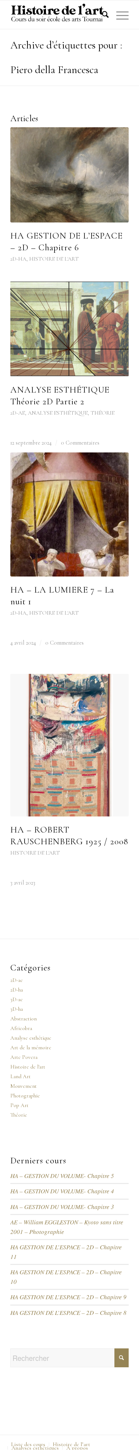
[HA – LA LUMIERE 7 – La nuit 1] (69, 514)
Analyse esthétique (58, 412)
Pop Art (19, 1105)
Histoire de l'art (54, 258)
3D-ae (16, 999)
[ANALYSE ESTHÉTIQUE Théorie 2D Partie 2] (69, 328)
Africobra (21, 1028)
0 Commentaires (80, 442)
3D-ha (16, 1009)
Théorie (102, 412)
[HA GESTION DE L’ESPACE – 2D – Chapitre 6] (69, 175)
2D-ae (17, 412)
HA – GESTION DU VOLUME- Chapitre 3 (62, 1207)
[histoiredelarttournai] (57, 14)
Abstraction (23, 1018)
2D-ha (18, 258)
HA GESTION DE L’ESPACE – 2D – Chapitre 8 (68, 1312)
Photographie (25, 1095)
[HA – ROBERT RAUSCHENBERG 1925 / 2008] (69, 745)
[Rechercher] (102, 14)
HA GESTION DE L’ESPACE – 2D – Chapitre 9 (68, 1297)
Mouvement (23, 1086)
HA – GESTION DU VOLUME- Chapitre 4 (62, 1191)
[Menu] (119, 14)
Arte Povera (23, 1057)
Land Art (20, 1076)
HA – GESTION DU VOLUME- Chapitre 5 (62, 1176)
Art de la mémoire (30, 1047)
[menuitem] (102, 14)
